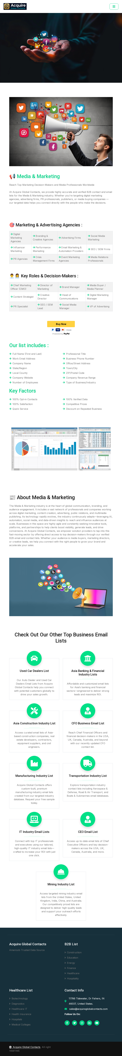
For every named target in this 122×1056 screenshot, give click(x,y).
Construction (74, 952)
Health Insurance (21, 1014)
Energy (71, 962)
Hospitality (73, 978)
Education (72, 957)
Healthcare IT (19, 1008)
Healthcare (73, 973)
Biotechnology (20, 998)
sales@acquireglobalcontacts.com (88, 1008)
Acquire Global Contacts (26, 1047)
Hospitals (17, 1019)
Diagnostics (18, 1003)
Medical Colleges (21, 1024)
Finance (71, 968)
